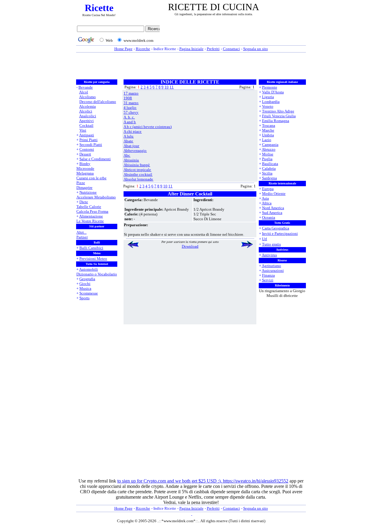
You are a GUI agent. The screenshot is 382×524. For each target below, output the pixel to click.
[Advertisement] (234, 35)
